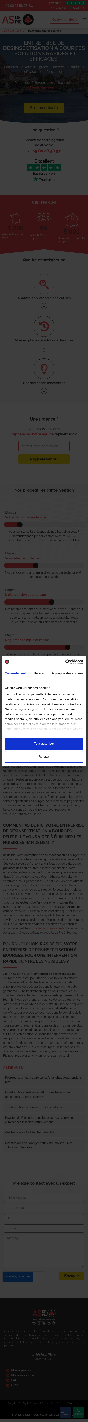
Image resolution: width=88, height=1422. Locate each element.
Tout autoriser (44, 743)
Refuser (44, 756)
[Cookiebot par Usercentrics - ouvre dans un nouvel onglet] (65, 662)
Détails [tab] (39, 673)
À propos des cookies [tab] (67, 673)
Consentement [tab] (15, 673)
